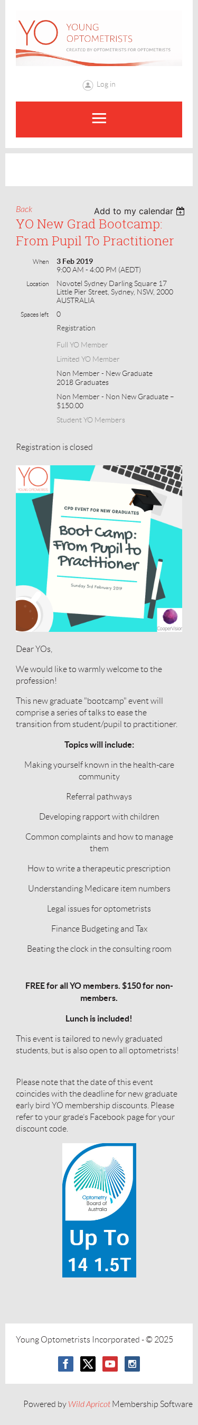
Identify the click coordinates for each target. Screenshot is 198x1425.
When (41, 261)
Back (24, 209)
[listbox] (140, 211)
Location (37, 283)
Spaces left (35, 314)
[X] (88, 1364)
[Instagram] (132, 1364)
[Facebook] (65, 1364)
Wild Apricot (89, 1404)
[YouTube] (110, 1364)
